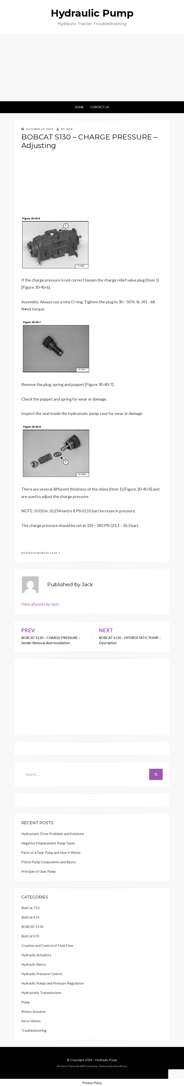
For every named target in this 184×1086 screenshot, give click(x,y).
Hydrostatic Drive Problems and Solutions (52, 834)
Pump (25, 1002)
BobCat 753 (30, 908)
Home (79, 107)
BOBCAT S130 (47, 553)
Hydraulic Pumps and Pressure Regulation (52, 983)
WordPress (120, 1066)
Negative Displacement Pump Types (48, 843)
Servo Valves (31, 1021)
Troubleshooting (33, 1030)
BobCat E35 (30, 917)
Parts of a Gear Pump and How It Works (51, 852)
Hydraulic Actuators (36, 955)
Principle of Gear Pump (38, 871)
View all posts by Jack (40, 603)
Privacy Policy (92, 1083)
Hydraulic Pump (92, 13)
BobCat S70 (30, 936)
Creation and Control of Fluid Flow (47, 945)
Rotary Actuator (33, 1011)
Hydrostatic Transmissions (41, 993)
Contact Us (99, 107)
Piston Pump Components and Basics (48, 862)
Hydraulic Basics (33, 964)
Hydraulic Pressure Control (41, 974)
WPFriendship (88, 1066)
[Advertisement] (92, 67)
